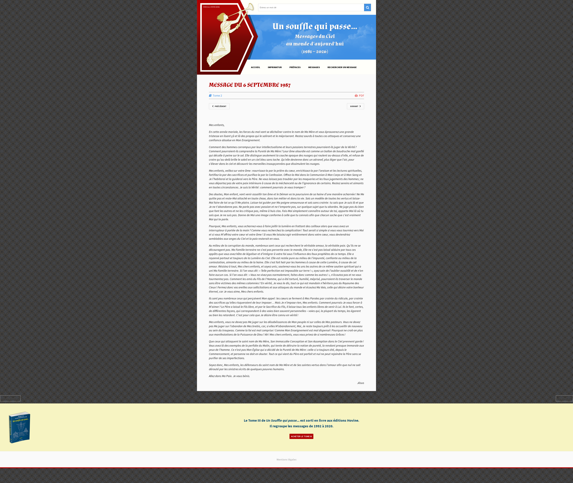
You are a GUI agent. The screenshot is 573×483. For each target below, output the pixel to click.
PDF (361, 95)
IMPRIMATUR (275, 67)
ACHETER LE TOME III (301, 436)
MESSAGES (314, 67)
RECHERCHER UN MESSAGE (342, 67)
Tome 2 (217, 95)
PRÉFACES (295, 67)
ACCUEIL (255, 67)
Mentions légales (286, 459)
